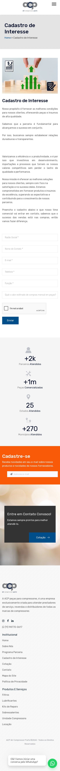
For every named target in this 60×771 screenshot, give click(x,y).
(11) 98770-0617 (13, 627)
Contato (6, 669)
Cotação (41, 537)
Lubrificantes (9, 700)
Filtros (5, 694)
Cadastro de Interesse (14, 658)
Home (8, 37)
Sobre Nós (7, 646)
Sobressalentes (10, 712)
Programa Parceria (12, 652)
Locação (6, 724)
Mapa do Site (9, 675)
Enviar (10, 320)
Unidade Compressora (14, 718)
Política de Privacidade (14, 681)
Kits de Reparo (10, 706)
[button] (54, 3)
